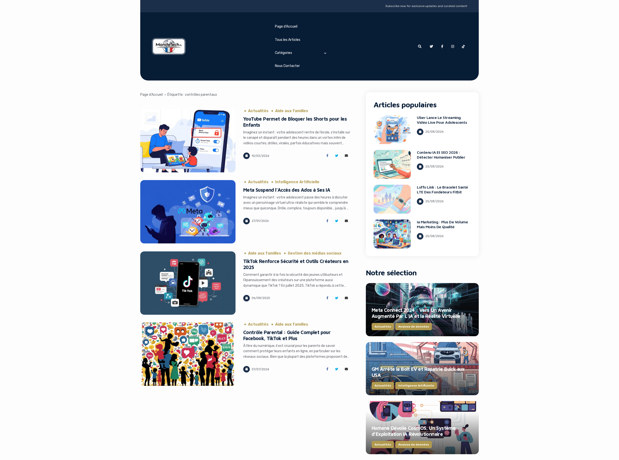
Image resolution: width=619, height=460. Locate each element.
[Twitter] (431, 46)
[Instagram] (453, 46)
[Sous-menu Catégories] (325, 52)
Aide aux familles (291, 111)
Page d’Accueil (286, 26)
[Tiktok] (463, 46)
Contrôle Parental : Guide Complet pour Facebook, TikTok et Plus (287, 335)
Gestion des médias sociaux (314, 253)
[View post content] (188, 140)
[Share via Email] (346, 156)
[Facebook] (442, 46)
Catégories (283, 53)
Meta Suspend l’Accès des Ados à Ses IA (286, 190)
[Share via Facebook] (327, 156)
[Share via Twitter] (337, 156)
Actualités (258, 111)
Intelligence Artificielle (297, 182)
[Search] (420, 46)
